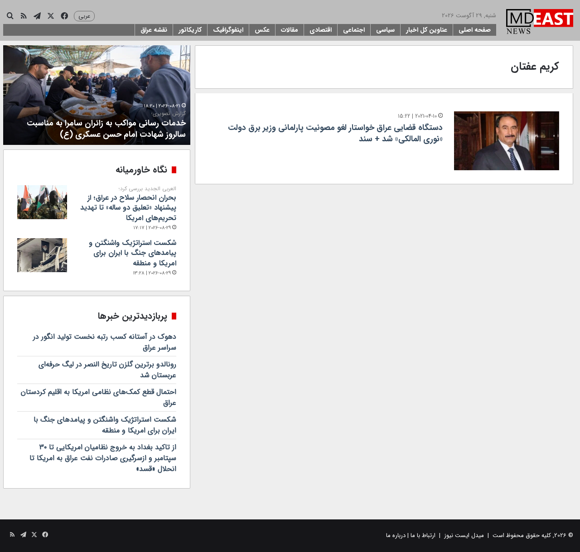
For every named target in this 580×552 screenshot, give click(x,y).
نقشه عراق (153, 30)
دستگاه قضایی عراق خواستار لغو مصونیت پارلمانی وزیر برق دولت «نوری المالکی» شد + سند (335, 133)
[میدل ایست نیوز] (539, 22)
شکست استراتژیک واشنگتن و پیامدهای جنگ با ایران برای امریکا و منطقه (132, 253)
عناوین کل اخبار (426, 30)
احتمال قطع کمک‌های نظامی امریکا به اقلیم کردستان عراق (98, 397)
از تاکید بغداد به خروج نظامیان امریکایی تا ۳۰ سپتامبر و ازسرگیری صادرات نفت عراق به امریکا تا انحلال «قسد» (102, 458)
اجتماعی (354, 30)
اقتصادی (320, 30)
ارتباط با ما (423, 535)
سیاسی (385, 30)
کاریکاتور (190, 30)
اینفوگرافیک (228, 30)
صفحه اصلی (475, 30)
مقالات (289, 30)
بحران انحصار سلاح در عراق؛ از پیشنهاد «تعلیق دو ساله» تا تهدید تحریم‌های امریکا (128, 204)
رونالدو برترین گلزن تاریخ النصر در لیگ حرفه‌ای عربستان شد (107, 370)
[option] (96, 95)
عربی (84, 16)
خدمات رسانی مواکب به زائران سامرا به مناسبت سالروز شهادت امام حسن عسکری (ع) (106, 125)
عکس (262, 30)
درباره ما (396, 535)
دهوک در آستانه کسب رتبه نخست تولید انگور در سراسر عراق (104, 342)
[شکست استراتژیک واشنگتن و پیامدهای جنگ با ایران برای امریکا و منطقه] (42, 255)
